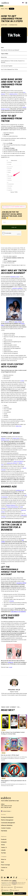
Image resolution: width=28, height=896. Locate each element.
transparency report (14, 276)
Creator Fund (16, 438)
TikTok (11, 8)
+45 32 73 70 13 (8, 805)
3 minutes (11, 601)
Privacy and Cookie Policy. (6, 885)
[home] (5, 3)
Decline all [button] (20, 893)
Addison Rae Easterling (12, 506)
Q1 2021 (22, 380)
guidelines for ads (20, 490)
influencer (3, 438)
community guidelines (17, 288)
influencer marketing (10, 505)
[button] (26, 2)
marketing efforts (13, 94)
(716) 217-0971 (7, 807)
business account (5, 439)
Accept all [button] (7, 893)
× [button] (26, 879)
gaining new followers (12, 463)
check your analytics (18, 461)
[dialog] (14, 887)
